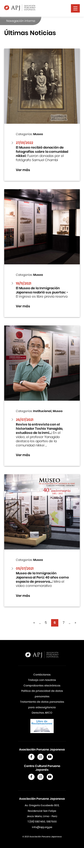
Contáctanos (42, 674)
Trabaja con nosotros (42, 680)
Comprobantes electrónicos (42, 685)
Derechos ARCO (42, 713)
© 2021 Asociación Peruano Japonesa (42, 836)
